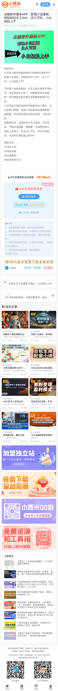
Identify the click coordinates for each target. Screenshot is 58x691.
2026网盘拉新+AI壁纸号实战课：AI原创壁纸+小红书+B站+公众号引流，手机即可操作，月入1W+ (35, 584)
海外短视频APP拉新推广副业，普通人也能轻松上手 (34, 593)
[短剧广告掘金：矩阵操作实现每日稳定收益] (43, 319)
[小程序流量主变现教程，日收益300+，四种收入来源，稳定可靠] (10, 625)
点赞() (49, 268)
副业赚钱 (23, 25)
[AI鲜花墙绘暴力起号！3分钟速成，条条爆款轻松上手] (15, 353)
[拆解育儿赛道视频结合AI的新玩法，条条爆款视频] (15, 319)
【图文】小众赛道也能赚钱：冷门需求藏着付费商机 (35, 562)
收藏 (39, 268)
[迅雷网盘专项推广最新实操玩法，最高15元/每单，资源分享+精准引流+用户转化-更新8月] (10, 615)
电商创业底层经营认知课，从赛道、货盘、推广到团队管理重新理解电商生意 (35, 572)
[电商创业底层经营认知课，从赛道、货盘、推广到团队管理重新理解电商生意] (10, 574)
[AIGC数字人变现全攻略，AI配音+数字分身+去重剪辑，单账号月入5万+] (15, 387)
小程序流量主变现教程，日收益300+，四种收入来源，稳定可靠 (35, 624)
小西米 (13, 267)
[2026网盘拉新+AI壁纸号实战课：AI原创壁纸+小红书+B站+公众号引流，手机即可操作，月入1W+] (10, 584)
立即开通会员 (43, 177)
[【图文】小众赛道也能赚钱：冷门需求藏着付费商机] (10, 564)
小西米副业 (28, 655)
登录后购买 (30, 196)
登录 (46, 4)
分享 (29, 268)
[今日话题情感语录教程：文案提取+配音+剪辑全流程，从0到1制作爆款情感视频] (43, 420)
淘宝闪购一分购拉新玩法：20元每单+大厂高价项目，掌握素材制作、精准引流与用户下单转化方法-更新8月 (35, 605)
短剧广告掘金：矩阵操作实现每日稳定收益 (42, 335)
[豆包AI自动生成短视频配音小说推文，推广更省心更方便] (43, 353)
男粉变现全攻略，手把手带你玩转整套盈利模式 (42, 402)
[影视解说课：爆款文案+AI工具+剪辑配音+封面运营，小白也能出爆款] (15, 420)
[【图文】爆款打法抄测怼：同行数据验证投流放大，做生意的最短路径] (10, 636)
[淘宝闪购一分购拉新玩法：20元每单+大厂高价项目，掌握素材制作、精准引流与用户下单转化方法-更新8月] (10, 605)
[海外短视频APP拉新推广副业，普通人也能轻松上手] (10, 595)
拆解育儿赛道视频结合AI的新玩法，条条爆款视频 (14, 335)
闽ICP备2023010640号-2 (29, 657)
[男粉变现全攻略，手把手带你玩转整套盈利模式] (43, 387)
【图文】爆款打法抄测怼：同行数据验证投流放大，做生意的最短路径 (35, 634)
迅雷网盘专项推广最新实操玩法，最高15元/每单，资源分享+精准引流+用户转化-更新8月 (35, 615)
